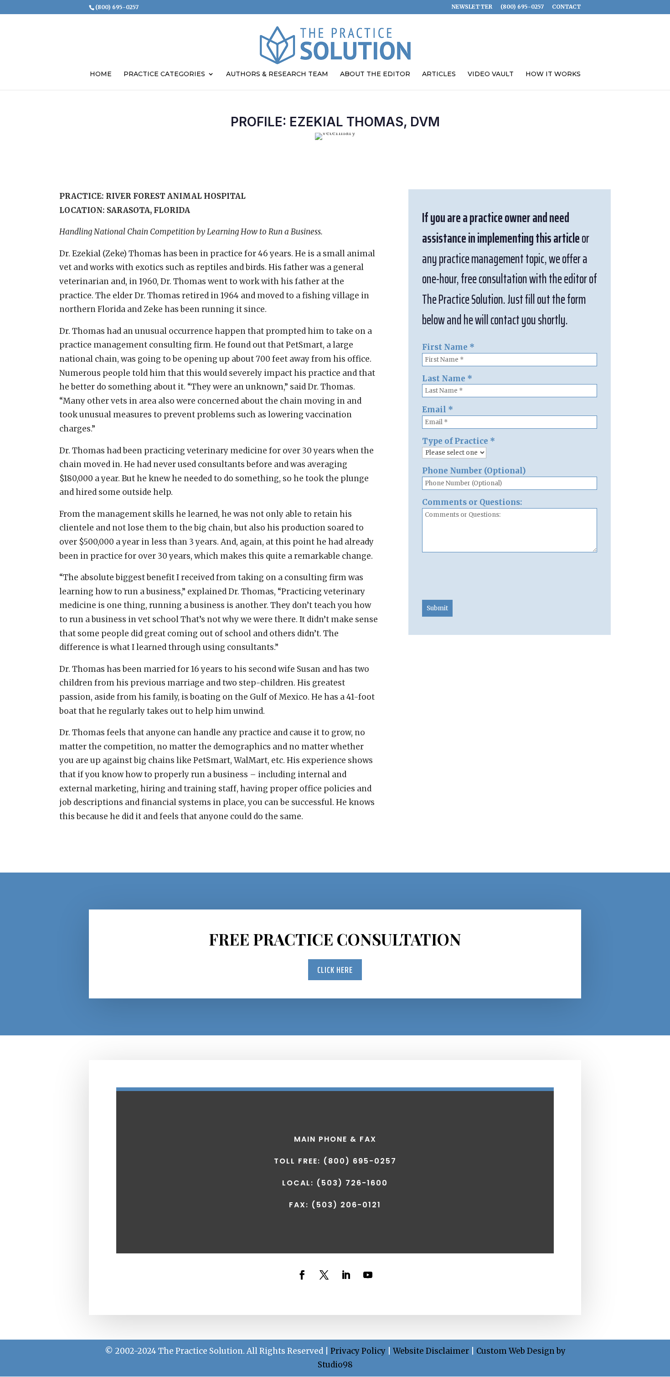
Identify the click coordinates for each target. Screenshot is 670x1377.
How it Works (553, 74)
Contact (566, 7)
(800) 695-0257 (522, 7)
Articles (439, 74)
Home (101, 74)
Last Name (447, 379)
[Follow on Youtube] (368, 1275)
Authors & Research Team (277, 74)
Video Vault (491, 74)
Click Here (335, 969)
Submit (437, 608)
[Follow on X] (324, 1275)
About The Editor (375, 74)
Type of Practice (458, 441)
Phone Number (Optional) (474, 471)
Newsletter (472, 7)
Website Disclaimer (431, 1351)
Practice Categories (164, 74)
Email (437, 410)
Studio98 (335, 1365)
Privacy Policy (358, 1351)
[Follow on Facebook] (302, 1275)
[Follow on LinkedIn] (346, 1275)
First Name (448, 347)
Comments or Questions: (472, 502)
